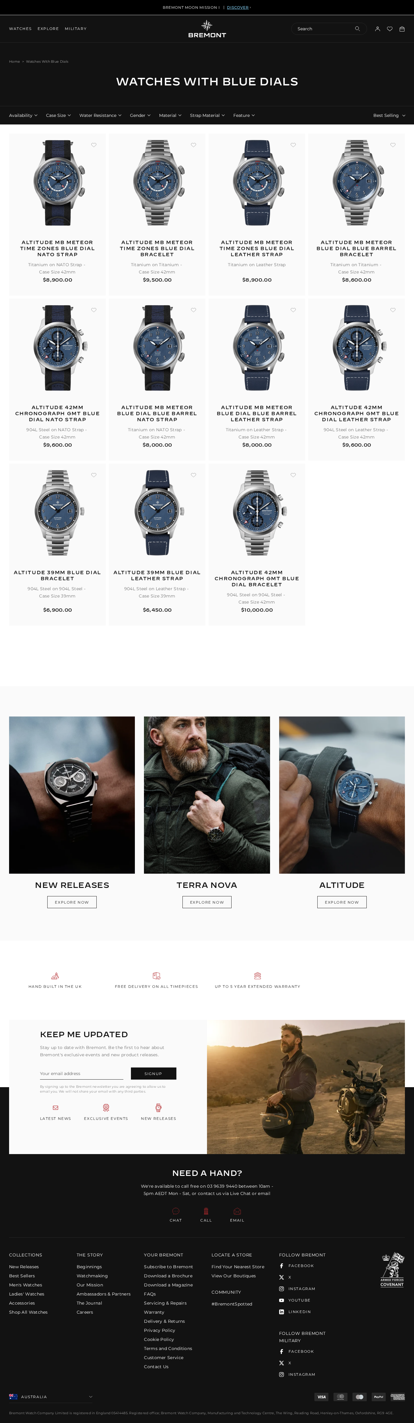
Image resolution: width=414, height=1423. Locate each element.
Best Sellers (22, 1276)
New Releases (24, 1266)
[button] (38, 1255)
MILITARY (76, 28)
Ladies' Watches (27, 1294)
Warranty (154, 1312)
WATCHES (20, 28)
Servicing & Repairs (165, 1303)
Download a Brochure (168, 1276)
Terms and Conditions (168, 1348)
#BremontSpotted (232, 1304)
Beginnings (89, 1266)
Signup (153, 1073)
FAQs (150, 1294)
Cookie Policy (159, 1339)
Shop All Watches (28, 1312)
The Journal (89, 1303)
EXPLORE (48, 28)
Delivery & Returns (164, 1321)
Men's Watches (25, 1285)
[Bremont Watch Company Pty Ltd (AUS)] (207, 28)
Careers (85, 1312)
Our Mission (90, 1285)
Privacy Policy (159, 1330)
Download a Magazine (168, 1285)
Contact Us (156, 1366)
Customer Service (163, 1357)
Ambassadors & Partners (104, 1294)
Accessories (22, 1303)
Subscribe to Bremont (168, 1266)
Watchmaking (92, 1276)
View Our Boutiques (234, 1276)
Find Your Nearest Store (238, 1266)
